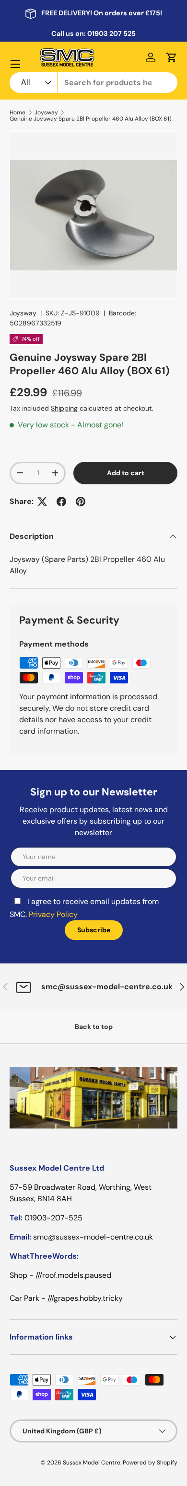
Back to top (94, 1026)
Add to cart (125, 473)
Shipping (64, 408)
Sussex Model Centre (91, 1462)
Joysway (46, 112)
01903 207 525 (111, 33)
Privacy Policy (53, 914)
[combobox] (93, 82)
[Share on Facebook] (61, 501)
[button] (171, 57)
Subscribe (93, 930)
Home (17, 112)
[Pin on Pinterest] (80, 501)
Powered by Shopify (150, 1462)
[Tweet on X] (42, 501)
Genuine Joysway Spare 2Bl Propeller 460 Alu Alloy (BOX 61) (90, 119)
